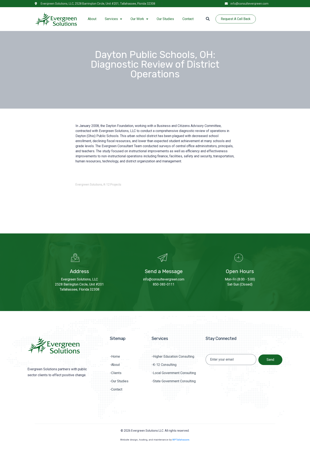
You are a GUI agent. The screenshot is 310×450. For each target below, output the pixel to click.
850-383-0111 (163, 284)
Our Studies (165, 19)
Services (111, 19)
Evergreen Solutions (88, 184)
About (92, 19)
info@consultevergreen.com (163, 279)
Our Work (137, 19)
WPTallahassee (180, 439)
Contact (188, 19)
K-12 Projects (112, 184)
